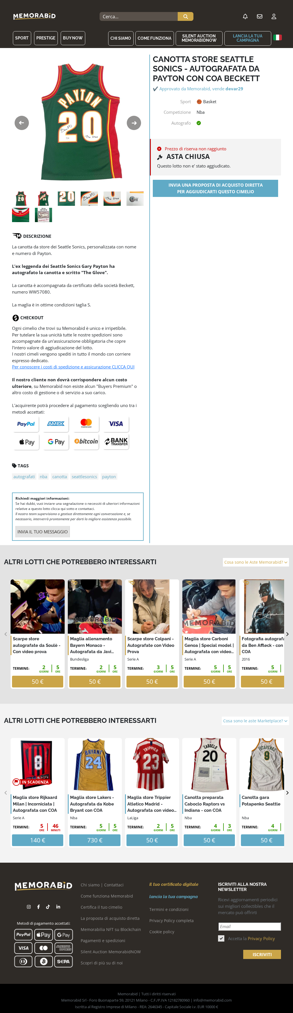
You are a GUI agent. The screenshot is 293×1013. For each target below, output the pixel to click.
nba (43, 476)
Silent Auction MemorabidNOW (199, 38)
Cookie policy (161, 931)
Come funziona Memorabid (107, 896)
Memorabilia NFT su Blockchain (111, 929)
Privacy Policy (261, 938)
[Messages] (259, 16)
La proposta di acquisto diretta (110, 918)
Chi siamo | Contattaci (102, 885)
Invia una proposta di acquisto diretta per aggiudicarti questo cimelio (216, 188)
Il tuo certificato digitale (173, 884)
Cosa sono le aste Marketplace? (253, 720)
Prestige (45, 38)
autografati (24, 476)
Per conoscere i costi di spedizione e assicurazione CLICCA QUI (73, 367)
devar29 (234, 88)
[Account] (274, 16)
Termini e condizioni (169, 909)
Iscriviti (262, 954)
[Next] (287, 634)
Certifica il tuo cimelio (101, 907)
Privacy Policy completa (171, 920)
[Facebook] (38, 907)
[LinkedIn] (58, 907)
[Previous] (6, 634)
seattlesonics (84, 476)
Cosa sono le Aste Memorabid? (254, 562)
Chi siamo (120, 38)
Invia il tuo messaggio (42, 532)
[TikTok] (48, 907)
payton (109, 476)
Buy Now (73, 38)
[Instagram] (29, 907)
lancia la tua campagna (247, 38)
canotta (59, 476)
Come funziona (154, 38)
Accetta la (251, 938)
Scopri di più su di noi (102, 963)
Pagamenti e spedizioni (103, 940)
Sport (22, 38)
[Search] (185, 16)
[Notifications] (245, 16)
